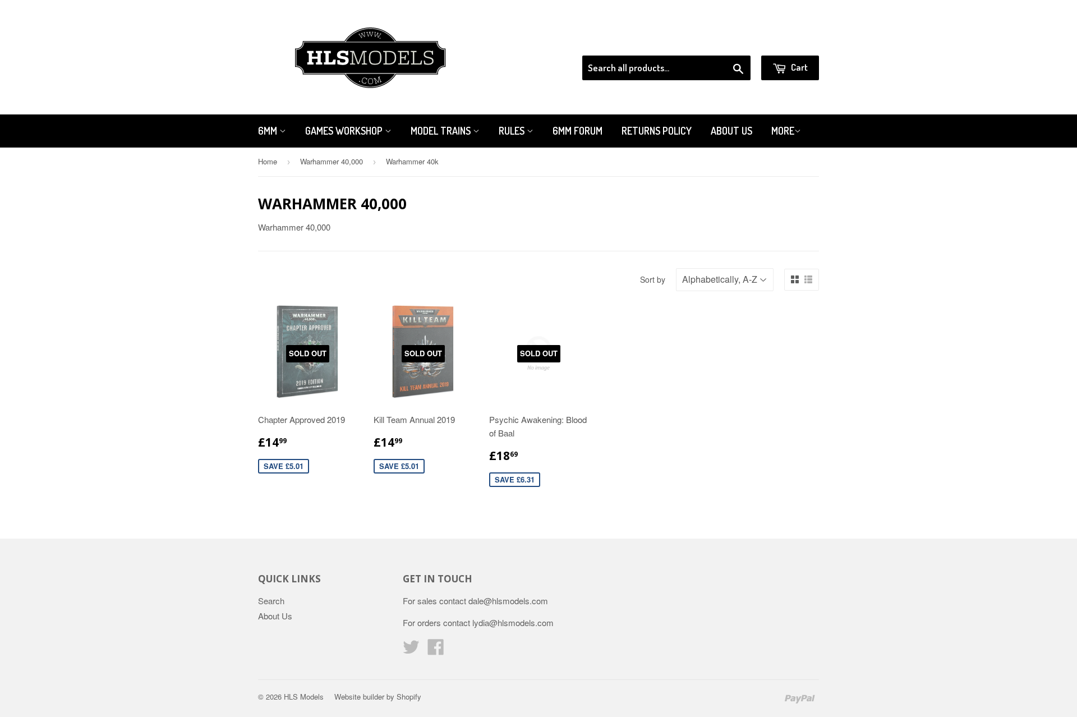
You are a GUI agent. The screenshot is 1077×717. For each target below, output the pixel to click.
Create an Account (787, 41)
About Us (731, 131)
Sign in (726, 41)
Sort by (652, 279)
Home (267, 161)
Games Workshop (345, 131)
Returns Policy (657, 131)
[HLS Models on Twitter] (411, 650)
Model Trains (442, 131)
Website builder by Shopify (377, 696)
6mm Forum (577, 131)
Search (271, 600)
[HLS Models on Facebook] (435, 650)
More (782, 131)
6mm (268, 131)
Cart (798, 67)
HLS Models (304, 696)
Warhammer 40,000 (331, 161)
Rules (513, 131)
